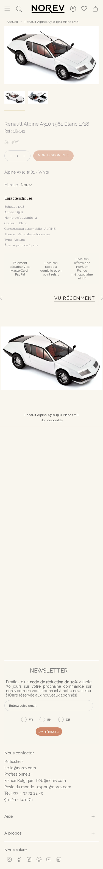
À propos (12, 833)
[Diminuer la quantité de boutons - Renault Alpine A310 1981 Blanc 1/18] (9, 155)
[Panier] (95, 8)
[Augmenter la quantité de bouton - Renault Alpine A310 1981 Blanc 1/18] (25, 155)
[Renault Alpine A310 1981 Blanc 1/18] (51, 358)
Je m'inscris (48, 731)
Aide (8, 816)
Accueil (12, 22)
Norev (26, 185)
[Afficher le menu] (7, 8)
